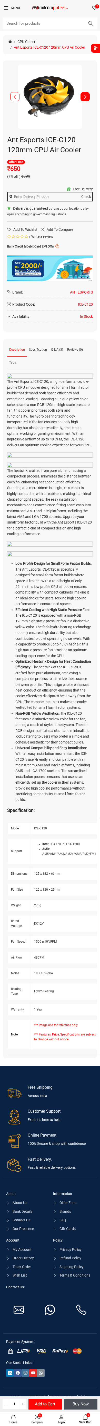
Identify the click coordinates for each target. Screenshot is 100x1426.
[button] (85, 96)
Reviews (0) (75, 349)
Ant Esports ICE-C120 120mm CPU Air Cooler (49, 47)
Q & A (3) (57, 349)
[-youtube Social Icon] (33, 1373)
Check (86, 196)
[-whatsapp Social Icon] (41, 1373)
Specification (38, 349)
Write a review (42, 236)
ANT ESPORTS (81, 292)
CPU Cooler (26, 42)
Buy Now (81, 1404)
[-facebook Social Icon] (18, 1373)
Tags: (13, 362)
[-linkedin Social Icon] (10, 1373)
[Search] (90, 23)
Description (17, 349)
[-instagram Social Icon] (25, 1373)
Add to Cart (45, 1404)
